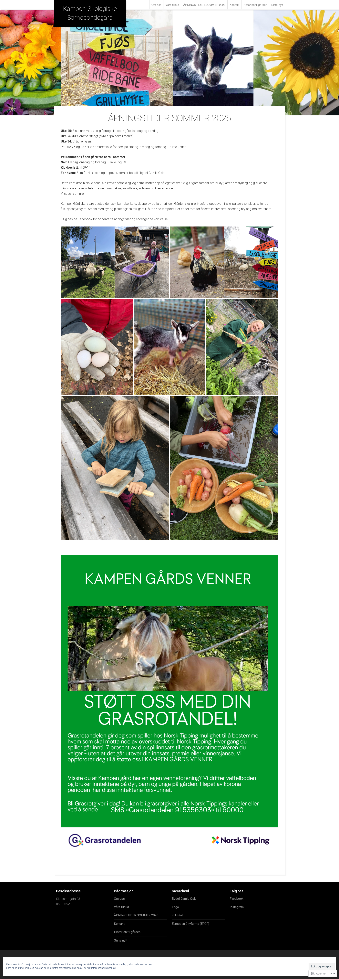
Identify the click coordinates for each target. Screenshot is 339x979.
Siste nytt (277, 5)
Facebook (236, 898)
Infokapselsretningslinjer (103, 968)
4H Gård (177, 915)
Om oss (156, 5)
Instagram (237, 907)
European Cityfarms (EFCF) (190, 924)
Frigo (175, 907)
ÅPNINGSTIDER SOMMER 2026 (204, 5)
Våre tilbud (172, 5)
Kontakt (234, 5)
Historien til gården (255, 5)
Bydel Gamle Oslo (184, 898)
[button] (88, 262)
